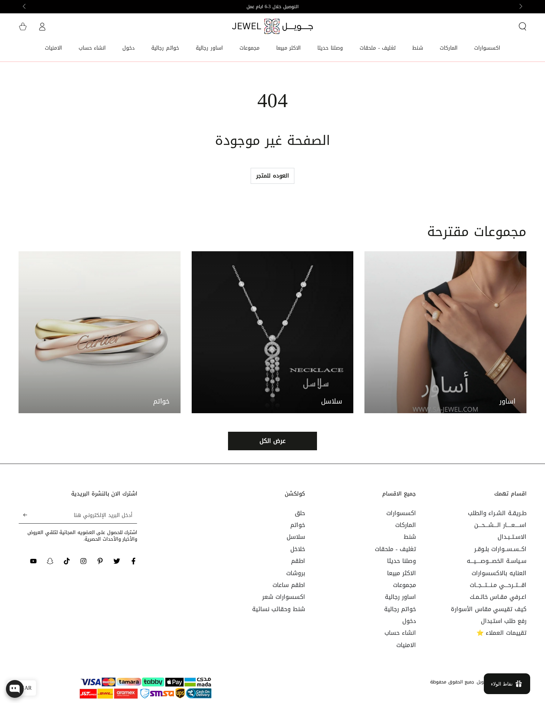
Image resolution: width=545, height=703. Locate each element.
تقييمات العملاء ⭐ (501, 633)
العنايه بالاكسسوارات (499, 573)
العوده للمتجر (272, 175)
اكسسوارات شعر (283, 597)
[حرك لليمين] (25, 6)
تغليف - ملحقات (395, 549)
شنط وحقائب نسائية (278, 609)
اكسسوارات (401, 513)
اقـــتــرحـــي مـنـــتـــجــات (498, 585)
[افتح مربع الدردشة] (15, 689)
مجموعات (404, 585)
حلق (300, 513)
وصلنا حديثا (401, 561)
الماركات (405, 525)
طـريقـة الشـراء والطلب (497, 513)
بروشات (295, 573)
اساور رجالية (400, 597)
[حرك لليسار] (520, 6)
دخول (409, 621)
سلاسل (296, 537)
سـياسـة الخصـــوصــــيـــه (496, 561)
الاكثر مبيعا (401, 573)
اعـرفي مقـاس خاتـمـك (498, 597)
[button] (522, 26)
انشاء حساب (400, 633)
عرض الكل (272, 441)
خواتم (297, 525)
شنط (410, 537)
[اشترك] (23, 515)
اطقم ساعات (288, 585)
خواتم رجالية (400, 609)
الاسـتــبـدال (512, 537)
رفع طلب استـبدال (503, 621)
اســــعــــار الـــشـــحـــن (500, 525)
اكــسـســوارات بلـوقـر (500, 549)
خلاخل (297, 549)
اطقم (298, 561)
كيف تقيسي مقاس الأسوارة (488, 609)
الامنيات (406, 645)
